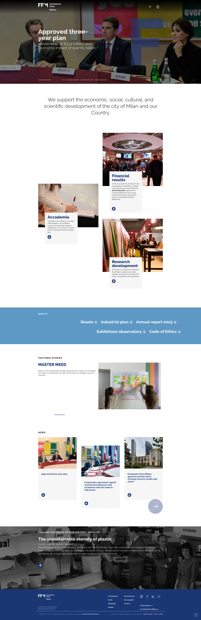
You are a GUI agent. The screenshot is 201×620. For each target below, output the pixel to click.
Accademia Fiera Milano (148, 609)
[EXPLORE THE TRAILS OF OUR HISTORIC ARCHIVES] (59, 559)
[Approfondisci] (41, 322)
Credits (161, 614)
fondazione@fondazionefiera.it (90, 614)
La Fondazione (113, 596)
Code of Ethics (115, 331)
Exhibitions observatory (71, 331)
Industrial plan (59, 322)
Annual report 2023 (99, 322)
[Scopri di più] (57, 495)
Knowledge (112, 603)
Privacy (156, 614)
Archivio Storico (145, 605)
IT (150, 6)
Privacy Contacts (148, 614)
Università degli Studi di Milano (65, 371)
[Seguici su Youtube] (159, 596)
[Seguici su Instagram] (142, 596)
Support (111, 607)
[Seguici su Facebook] (148, 596)
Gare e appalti (129, 600)
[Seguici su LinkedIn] (154, 596)
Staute (31, 322)
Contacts (127, 603)
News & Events (129, 596)
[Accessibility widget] (195, 614)
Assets (110, 600)
